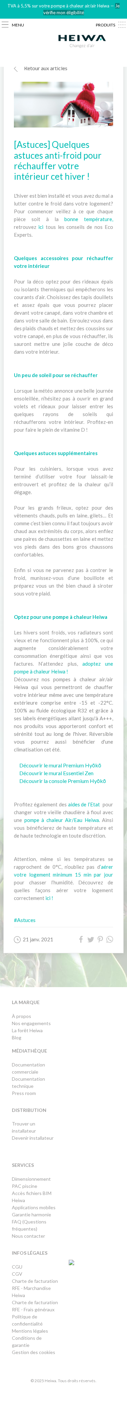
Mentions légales (30, 1331)
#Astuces (25, 920)
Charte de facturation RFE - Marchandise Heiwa (35, 1288)
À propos (21, 1016)
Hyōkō (98, 781)
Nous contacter (28, 1236)
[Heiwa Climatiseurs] (82, 42)
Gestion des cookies (33, 1352)
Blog (16, 1037)
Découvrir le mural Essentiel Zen (56, 773)
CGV (17, 1274)
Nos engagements (31, 1023)
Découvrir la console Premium (54, 781)
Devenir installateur (33, 1138)
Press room (24, 1093)
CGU (17, 1267)
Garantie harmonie (31, 1214)
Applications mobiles (34, 1207)
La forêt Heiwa (27, 1030)
